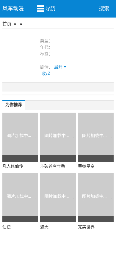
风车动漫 (13, 9)
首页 (6, 23)
